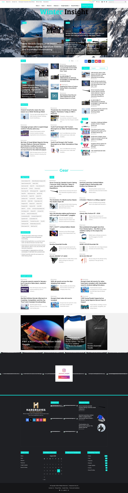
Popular (94, 68)
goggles (42, 191)
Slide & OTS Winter (32, 213)
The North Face (34, 221)
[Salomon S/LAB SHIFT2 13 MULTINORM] (42, 332)
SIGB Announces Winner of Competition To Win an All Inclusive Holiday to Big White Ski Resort (96, 49)
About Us (8, 1)
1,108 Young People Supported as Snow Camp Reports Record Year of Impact (93, 300)
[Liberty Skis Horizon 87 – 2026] (84, 218)
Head (23, 193)
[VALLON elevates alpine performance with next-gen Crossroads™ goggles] (54, 220)
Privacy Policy (58, 488)
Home (3, 1)
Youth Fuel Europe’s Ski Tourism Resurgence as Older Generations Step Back (64, 128)
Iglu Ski (39, 193)
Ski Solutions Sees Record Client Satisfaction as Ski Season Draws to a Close (73, 49)
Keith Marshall (26, 96)
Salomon (32, 206)
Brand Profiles (75, 5)
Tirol (42, 221)
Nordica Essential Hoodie (58, 244)
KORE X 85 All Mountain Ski (89, 244)
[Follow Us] (64, 371)
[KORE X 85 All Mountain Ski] (84, 249)
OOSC (30, 201)
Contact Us (14, 1)
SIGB (23, 208)
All (69, 60)
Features (56, 5)
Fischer (37, 188)
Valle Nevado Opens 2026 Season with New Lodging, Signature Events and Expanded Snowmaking (32, 237)
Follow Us (64, 377)
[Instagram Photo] (10, 363)
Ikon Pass (24, 196)
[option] (64, 37)
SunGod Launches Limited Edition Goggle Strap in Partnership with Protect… (86, 416)
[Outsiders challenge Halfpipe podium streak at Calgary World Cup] (86, 124)
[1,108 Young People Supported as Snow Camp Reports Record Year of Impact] (85, 306)
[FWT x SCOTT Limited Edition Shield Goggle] (54, 233)
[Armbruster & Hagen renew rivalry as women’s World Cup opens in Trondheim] (86, 138)
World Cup (34, 226)
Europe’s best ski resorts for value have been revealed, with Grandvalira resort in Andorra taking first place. (93, 283)
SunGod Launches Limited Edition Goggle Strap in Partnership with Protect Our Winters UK (91, 184)
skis (23, 213)
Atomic (35, 183)
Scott (39, 206)
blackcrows (24, 186)
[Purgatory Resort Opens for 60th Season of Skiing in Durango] (86, 145)
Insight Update (64, 5)
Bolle (32, 186)
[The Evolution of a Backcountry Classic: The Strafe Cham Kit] (54, 206)
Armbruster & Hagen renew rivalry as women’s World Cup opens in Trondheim (99, 138)
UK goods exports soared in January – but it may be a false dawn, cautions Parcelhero (34, 283)
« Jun (44, 479)
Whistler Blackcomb (35, 223)
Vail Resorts (24, 223)
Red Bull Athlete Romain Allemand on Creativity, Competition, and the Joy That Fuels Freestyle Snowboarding (34, 300)
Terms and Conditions (74, 488)
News (37, 5)
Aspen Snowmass (26, 183)
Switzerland (24, 221)
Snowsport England (36, 216)
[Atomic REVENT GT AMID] (54, 260)
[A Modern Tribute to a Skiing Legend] (84, 204)
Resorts (49, 5)
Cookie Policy (65, 488)
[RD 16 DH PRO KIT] (84, 260)
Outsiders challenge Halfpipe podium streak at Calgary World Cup (99, 124)
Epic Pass (24, 188)
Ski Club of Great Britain (38, 208)
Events (89, 467)
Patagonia (24, 203)
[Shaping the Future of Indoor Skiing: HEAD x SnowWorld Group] (85, 29)
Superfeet (24, 218)
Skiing (33, 211)
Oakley (39, 198)
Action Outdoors (25, 180)
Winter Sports (25, 226)
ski (28, 208)
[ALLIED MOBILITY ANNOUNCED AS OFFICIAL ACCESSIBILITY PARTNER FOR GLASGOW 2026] (55, 76)
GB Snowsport (34, 191)
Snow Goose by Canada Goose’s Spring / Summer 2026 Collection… (87, 407)
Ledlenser (24, 198)
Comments (102, 68)
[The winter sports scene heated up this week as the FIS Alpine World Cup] (86, 131)
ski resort (40, 211)
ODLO (23, 201)
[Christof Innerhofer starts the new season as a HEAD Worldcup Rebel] (42, 37)
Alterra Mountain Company (38, 180)
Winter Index (39, 1)
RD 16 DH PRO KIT (86, 256)
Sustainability (33, 218)
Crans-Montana (40, 186)
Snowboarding (25, 216)
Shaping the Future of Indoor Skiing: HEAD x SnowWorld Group (69, 88)
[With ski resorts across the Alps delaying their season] (55, 288)
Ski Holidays (25, 211)
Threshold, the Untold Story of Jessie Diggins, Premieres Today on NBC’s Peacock (64, 111)
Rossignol (24, 206)
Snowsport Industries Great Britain (27, 1)
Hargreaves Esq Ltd (73, 485)
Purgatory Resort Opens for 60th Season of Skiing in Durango (98, 145)
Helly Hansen (31, 193)
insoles (38, 196)
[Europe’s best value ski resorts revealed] (55, 304)
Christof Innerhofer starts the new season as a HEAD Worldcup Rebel (99, 110)
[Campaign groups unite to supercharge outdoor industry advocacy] (25, 133)
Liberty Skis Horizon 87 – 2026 (90, 213)
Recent (86, 68)
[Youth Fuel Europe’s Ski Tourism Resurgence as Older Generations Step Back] (55, 135)
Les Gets (32, 198)
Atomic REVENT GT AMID (58, 256)
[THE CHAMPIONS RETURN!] (86, 153)
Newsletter (46, 1)
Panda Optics (38, 201)
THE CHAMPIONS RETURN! (98, 150)
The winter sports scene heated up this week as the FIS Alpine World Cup (98, 131)
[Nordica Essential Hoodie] (54, 249)
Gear (43, 5)
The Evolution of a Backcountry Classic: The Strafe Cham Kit (86, 426)
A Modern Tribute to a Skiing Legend (92, 200)
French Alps (24, 191)
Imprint (31, 196)
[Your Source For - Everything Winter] (64, 12)
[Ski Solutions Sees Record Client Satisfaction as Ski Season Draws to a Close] (54, 96)
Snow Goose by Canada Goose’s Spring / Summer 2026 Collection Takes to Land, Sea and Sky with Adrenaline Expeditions (98, 93)
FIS (31, 188)
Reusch (39, 203)
